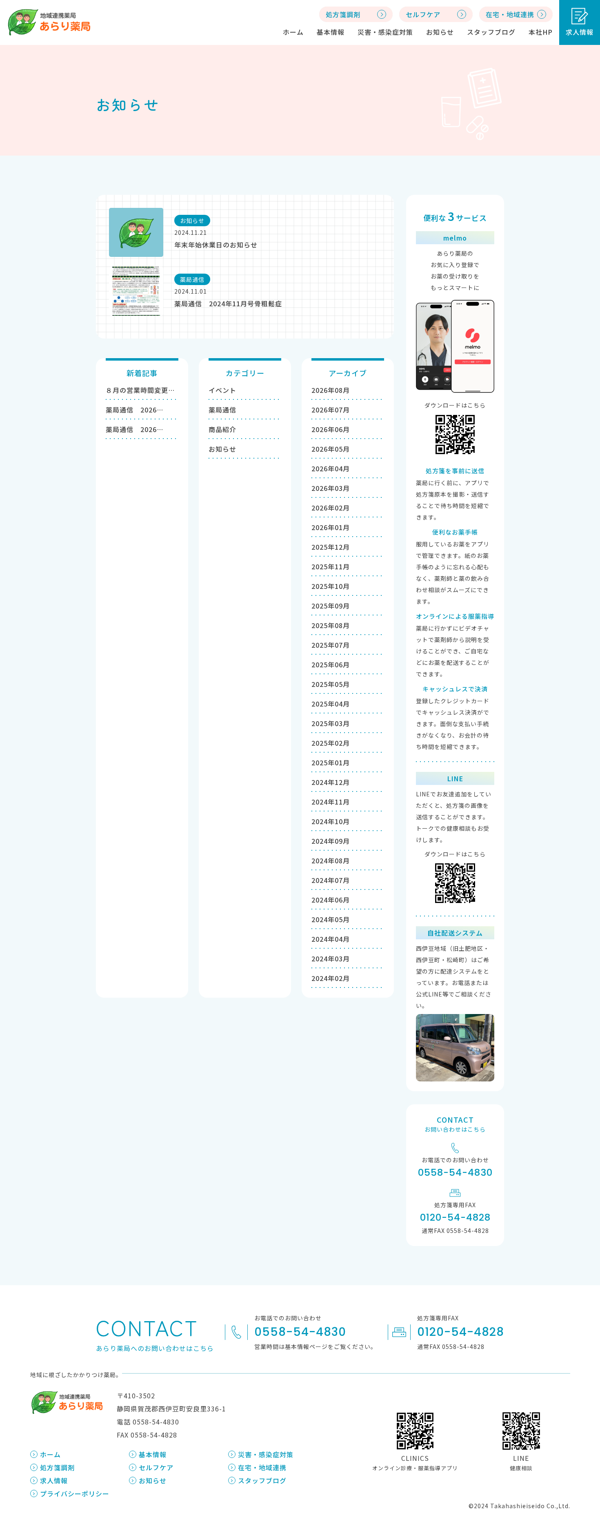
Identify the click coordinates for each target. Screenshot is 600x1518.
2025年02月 (330, 743)
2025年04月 (330, 704)
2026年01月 (330, 527)
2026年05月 (330, 449)
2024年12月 (330, 782)
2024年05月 (330, 919)
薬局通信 (222, 410)
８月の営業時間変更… (140, 390)
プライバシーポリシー (74, 1493)
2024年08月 (330, 860)
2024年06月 (330, 900)
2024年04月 (330, 939)
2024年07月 (330, 880)
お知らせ (440, 32)
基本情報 (330, 32)
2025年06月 (330, 664)
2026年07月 (330, 410)
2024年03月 (330, 958)
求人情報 (579, 32)
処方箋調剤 (57, 1467)
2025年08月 (330, 625)
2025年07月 (330, 645)
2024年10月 (330, 821)
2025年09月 (330, 606)
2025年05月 (330, 684)
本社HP (541, 32)
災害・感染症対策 (385, 32)
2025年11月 (330, 566)
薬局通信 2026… (134, 410)
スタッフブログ (491, 32)
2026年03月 (330, 488)
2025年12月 (330, 547)
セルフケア (156, 1467)
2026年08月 (330, 390)
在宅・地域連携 (262, 1467)
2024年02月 (330, 978)
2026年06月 (330, 429)
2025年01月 (330, 762)
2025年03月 (330, 723)
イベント (222, 390)
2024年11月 (330, 802)
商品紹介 (222, 429)
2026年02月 (330, 508)
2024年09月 (330, 841)
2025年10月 (330, 586)
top (575, 1429)
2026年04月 (330, 468)
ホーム (293, 32)
